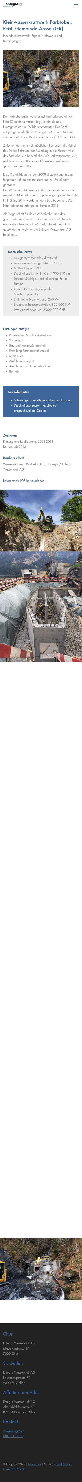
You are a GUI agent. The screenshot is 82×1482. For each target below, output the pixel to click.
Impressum (34, 1464)
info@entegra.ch (13, 1431)
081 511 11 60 (13, 1436)
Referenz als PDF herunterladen (23, 481)
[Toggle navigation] (76, 4)
